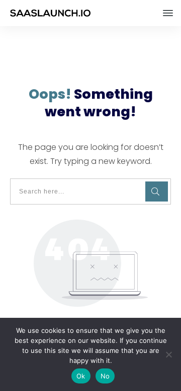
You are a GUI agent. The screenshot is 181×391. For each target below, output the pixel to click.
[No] (168, 354)
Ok (80, 376)
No (105, 376)
